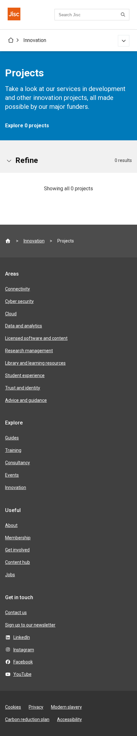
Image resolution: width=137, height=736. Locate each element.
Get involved (17, 549)
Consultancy (17, 462)
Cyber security (19, 301)
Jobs (10, 574)
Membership (18, 537)
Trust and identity (22, 387)
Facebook (23, 661)
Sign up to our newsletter (30, 624)
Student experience (25, 375)
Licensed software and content (36, 338)
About (11, 525)
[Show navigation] (123, 40)
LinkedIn (21, 637)
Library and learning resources (35, 363)
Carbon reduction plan (27, 719)
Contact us (16, 612)
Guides (12, 437)
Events (12, 475)
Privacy (36, 707)
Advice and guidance (26, 400)
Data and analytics (23, 325)
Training (13, 450)
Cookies (13, 707)
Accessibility (69, 719)
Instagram (23, 649)
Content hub (17, 562)
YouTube (22, 674)
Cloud (11, 313)
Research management (29, 350)
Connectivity (17, 288)
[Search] (124, 14)
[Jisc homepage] (14, 15)
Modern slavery (66, 707)
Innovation (34, 40)
